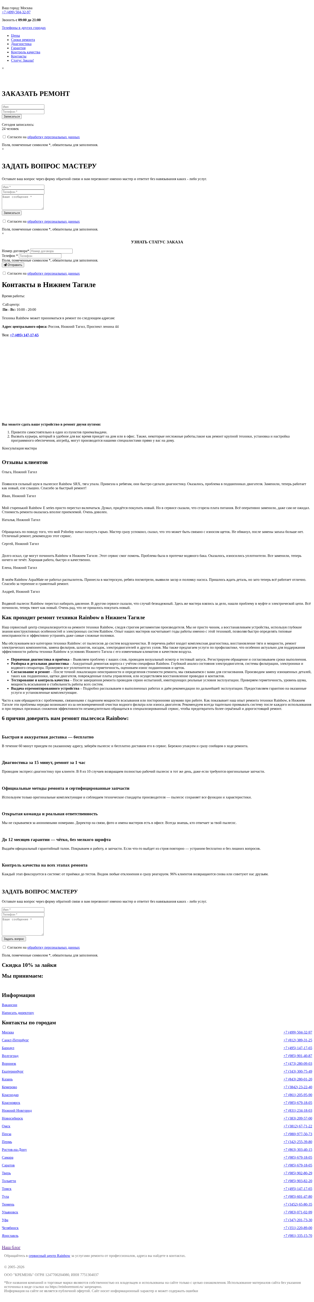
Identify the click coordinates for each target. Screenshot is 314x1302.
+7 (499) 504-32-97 (16, 12)
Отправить (14, 265)
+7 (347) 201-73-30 (297, 1220)
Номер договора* (15, 251)
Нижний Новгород (17, 1110)
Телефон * (10, 256)
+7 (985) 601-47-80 (297, 1196)
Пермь (7, 1142)
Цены (15, 35)
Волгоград (10, 1056)
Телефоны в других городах (24, 28)
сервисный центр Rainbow (49, 1256)
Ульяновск (10, 1212)
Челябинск (10, 1228)
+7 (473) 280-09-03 (297, 1064)
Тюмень (8, 1204)
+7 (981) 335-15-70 (297, 1236)
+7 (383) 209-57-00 (297, 1118)
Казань (7, 1079)
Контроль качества (25, 52)
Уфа (5, 1220)
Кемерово (9, 1087)
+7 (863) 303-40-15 (297, 1150)
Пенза (6, 1134)
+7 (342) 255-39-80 (297, 1142)
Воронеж (9, 1064)
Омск (6, 1126)
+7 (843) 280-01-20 (297, 1079)
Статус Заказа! (22, 60)
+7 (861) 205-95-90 (297, 1095)
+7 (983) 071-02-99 (297, 1212)
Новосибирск (12, 1118)
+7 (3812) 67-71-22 (297, 1126)
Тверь (6, 1173)
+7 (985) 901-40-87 (297, 1056)
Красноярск (11, 1103)
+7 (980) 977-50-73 (297, 1134)
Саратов (8, 1165)
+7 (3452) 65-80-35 (297, 1204)
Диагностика (21, 44)
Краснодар (10, 1095)
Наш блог (11, 1247)
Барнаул (8, 1048)
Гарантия (18, 48)
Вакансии (9, 1005)
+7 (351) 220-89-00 (297, 1228)
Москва (8, 1032)
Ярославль (10, 1236)
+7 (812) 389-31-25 (297, 1040)
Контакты (18, 56)
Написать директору (18, 1013)
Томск (6, 1189)
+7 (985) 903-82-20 (297, 1181)
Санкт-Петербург (15, 1040)
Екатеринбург (13, 1071)
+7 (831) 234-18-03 (297, 1110)
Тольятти (9, 1181)
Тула (5, 1196)
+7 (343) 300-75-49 (297, 1071)
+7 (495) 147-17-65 (24, 335)
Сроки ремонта (23, 40)
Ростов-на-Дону (14, 1150)
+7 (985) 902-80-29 (297, 1173)
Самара (7, 1157)
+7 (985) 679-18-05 (297, 1103)
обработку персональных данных (53, 137)
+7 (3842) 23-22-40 (297, 1087)
